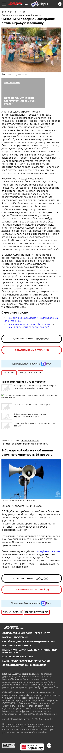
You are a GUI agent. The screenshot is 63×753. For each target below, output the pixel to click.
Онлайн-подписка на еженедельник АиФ (28, 641)
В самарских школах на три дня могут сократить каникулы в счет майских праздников (36, 386)
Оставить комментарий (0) (32, 350)
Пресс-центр (42, 633)
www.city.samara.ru (18, 74)
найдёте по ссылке (48, 551)
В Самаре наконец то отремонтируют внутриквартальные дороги (31, 415)
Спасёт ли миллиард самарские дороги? (33, 404)
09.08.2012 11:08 (9, 12)
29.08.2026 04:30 (10, 440)
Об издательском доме (17, 633)
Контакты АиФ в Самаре (17, 656)
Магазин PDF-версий (15, 637)
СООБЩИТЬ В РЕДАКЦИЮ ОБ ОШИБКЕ (24, 665)
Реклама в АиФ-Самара (17, 645)
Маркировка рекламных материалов (26, 661)
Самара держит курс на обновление (30, 324)
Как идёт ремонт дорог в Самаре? (28, 327)
